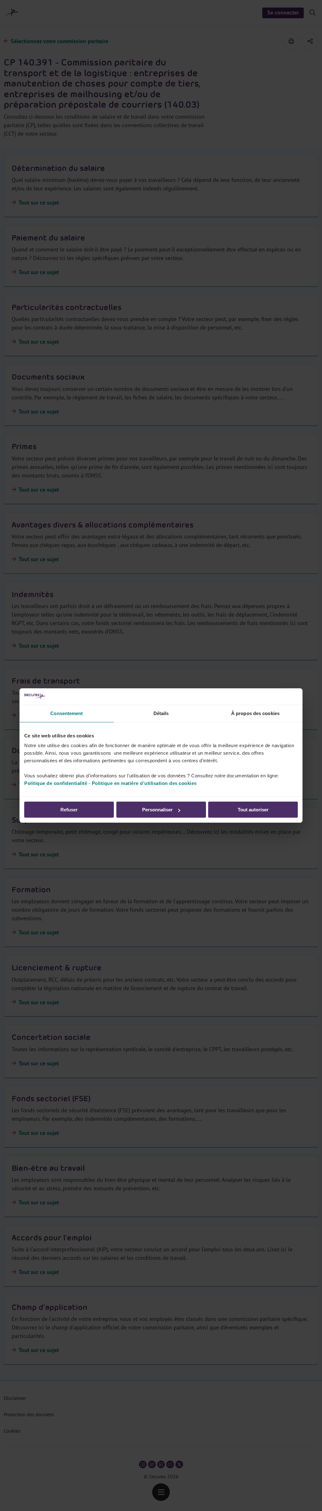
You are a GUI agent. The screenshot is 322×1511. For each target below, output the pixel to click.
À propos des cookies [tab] (255, 713)
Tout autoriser (253, 809)
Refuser (69, 809)
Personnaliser (157, 809)
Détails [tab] (161, 713)
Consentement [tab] (66, 713)
